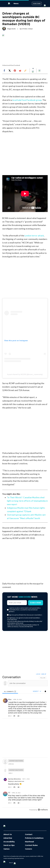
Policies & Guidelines (34, 838)
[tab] (10, 691)
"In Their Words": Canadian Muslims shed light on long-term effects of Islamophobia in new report (27, 501)
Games (6, 849)
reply (10, 716)
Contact (28, 834)
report (44, 716)
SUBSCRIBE (37, 3)
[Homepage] (8, 825)
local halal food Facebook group (27, 100)
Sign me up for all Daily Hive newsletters (25, 615)
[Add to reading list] (40, 70)
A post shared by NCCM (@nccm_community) (25, 374)
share (38, 716)
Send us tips (9, 845)
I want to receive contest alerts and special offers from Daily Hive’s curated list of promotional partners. (25, 609)
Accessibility (9, 842)
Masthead (29, 842)
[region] (25, 742)
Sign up (43, 674)
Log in (38, 674)
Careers (28, 849)
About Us (7, 834)
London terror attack (34, 235)
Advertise (7, 838)
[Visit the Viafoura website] (43, 810)
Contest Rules (31, 845)
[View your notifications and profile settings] (45, 691)
